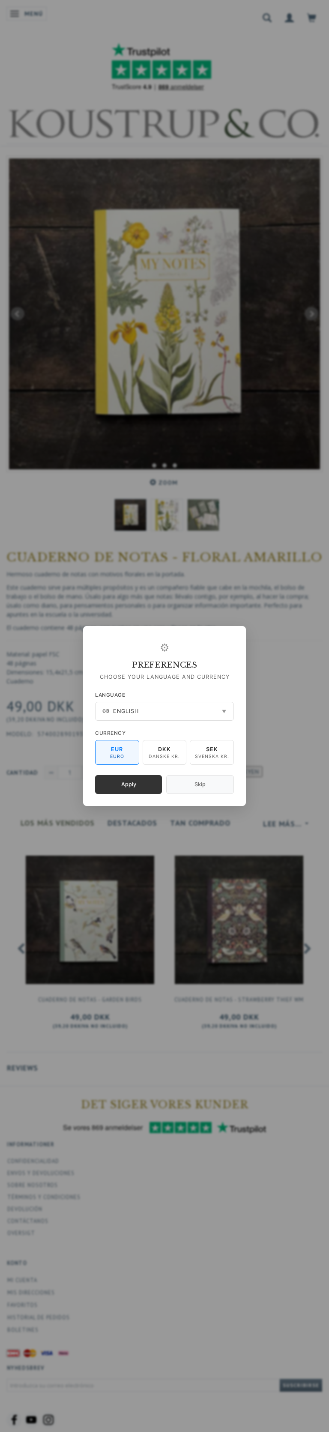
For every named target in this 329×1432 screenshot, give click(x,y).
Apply (128, 784)
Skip (200, 784)
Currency (110, 733)
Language (110, 695)
